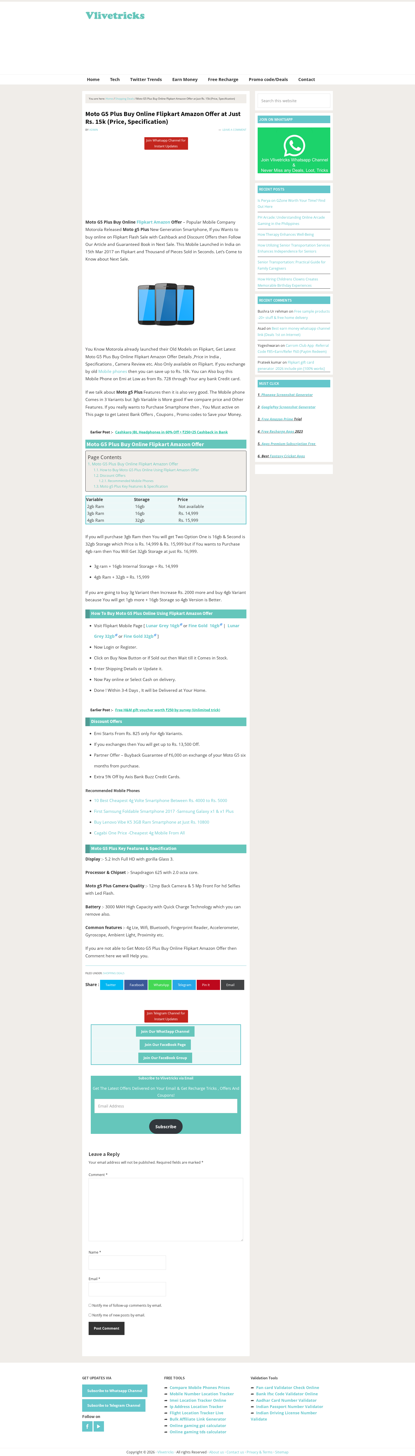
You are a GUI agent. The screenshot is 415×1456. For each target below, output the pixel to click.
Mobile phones (112, 371)
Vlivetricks (114, 14)
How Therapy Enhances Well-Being (286, 234)
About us (216, 1452)
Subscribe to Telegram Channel (113, 1405)
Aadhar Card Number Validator (286, 1400)
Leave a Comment (234, 130)
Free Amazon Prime (277, 419)
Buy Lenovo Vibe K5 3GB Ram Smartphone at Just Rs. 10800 (151, 822)
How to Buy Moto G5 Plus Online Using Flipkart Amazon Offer (149, 470)
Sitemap (282, 1452)
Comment (98, 1174)
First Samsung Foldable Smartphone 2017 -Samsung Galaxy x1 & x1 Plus (164, 811)
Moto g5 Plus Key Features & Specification (134, 486)
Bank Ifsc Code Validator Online (287, 1393)
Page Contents (104, 457)
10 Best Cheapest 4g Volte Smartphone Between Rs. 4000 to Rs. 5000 (160, 800)
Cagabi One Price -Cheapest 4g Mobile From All (139, 833)
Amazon (162, 222)
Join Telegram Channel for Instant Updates (166, 1016)
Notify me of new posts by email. (118, 1315)
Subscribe (165, 1126)
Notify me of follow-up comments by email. (127, 1305)
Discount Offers (113, 475)
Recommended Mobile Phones (130, 481)
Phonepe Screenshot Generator (287, 394)
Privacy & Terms (260, 1452)
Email (94, 1278)
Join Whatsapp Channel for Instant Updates (166, 143)
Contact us (235, 1452)
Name (95, 1252)
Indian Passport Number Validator (289, 1406)
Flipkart (145, 222)
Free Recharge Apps (277, 431)
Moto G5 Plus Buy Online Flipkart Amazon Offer (135, 463)
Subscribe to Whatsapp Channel (114, 1390)
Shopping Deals (113, 973)
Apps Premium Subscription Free (289, 443)
